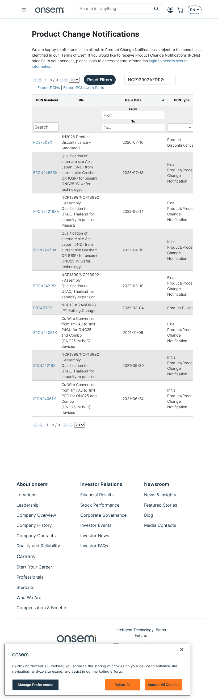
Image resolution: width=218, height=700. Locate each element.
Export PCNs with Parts (83, 87)
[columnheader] (46, 100)
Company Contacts (36, 535)
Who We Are (28, 597)
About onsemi (32, 484)
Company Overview (36, 515)
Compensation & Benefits (41, 607)
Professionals (29, 577)
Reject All (122, 684)
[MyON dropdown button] (172, 9)
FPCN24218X (45, 285)
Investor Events (95, 525)
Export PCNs (48, 87)
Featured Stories (160, 505)
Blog (148, 515)
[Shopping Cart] (183, 9)
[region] (97, 670)
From (133, 109)
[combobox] (113, 8)
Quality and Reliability (38, 545)
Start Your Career (34, 567)
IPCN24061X (44, 398)
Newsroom (156, 484)
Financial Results (97, 494)
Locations (26, 494)
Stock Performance (99, 505)
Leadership (27, 505)
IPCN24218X (44, 365)
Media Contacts (160, 525)
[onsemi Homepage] (50, 10)
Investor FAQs (94, 545)
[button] (156, 8)
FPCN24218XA (46, 211)
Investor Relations (101, 484)
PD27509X (42, 142)
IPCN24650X (44, 250)
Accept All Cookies (163, 684)
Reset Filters (99, 79)
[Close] (182, 649)
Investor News (94, 535)
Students (25, 587)
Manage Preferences (35, 684)
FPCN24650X (45, 172)
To (133, 121)
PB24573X (42, 308)
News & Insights (160, 494)
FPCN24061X (45, 332)
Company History (34, 525)
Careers (25, 556)
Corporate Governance (103, 515)
